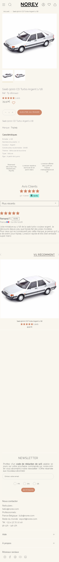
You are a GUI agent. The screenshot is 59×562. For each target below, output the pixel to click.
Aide (4, 534)
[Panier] (55, 4)
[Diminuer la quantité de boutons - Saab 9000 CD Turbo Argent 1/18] (5, 112)
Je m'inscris (28, 490)
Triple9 (14, 127)
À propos (6, 543)
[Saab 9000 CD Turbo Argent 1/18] (29, 288)
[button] (8, 98)
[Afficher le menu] (4, 4)
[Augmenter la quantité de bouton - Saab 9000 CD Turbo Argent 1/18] (13, 112)
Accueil (6, 11)
